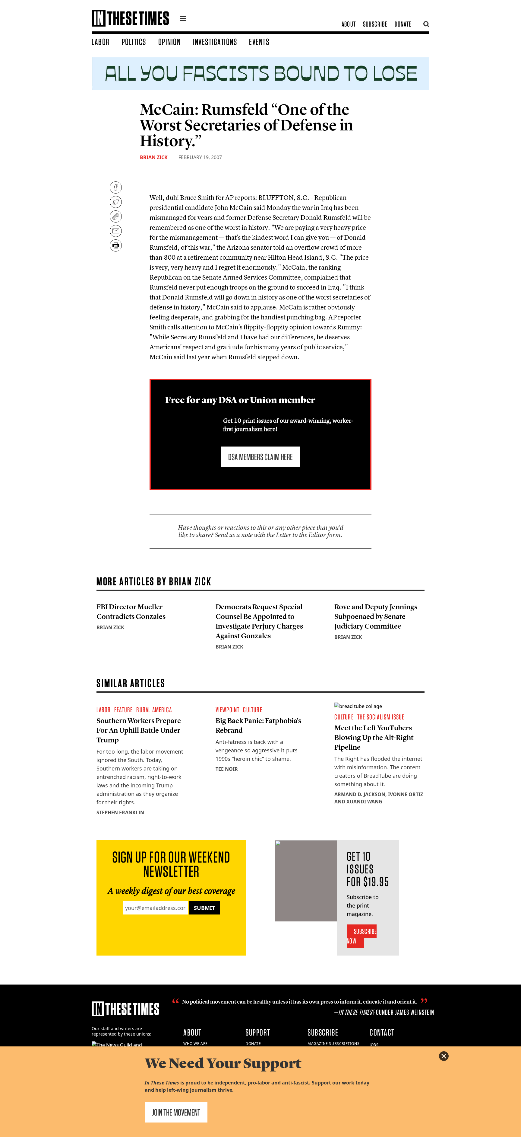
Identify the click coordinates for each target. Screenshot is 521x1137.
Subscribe (375, 24)
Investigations (215, 41)
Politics (134, 41)
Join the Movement (176, 1112)
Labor (101, 41)
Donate (403, 24)
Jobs (374, 1044)
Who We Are (195, 1043)
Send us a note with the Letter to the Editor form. (279, 535)
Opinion (169, 41)
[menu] (183, 19)
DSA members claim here (260, 456)
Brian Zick (154, 157)
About (349, 24)
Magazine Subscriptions (333, 1043)
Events (259, 41)
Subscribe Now (362, 936)
